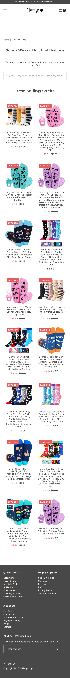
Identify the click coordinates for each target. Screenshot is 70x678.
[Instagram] (9, 664)
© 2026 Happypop (23, 668)
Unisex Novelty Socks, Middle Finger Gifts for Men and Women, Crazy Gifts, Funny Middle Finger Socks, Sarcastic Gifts (19, 474)
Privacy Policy (45, 590)
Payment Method (11, 620)
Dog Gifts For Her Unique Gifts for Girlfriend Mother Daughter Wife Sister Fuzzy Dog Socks (19, 196)
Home (6, 39)
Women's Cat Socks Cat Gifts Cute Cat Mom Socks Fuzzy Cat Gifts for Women (51, 531)
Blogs (6, 624)
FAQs (41, 587)
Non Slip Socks (11, 584)
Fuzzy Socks (9, 581)
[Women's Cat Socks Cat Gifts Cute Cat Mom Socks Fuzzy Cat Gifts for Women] (51, 512)
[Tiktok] (14, 664)
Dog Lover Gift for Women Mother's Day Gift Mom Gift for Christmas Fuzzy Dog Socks (19, 311)
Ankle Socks (9, 587)
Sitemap (7, 627)
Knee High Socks (11, 593)
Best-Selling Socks (35, 91)
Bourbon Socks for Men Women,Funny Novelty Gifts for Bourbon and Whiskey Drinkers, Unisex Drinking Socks (51, 362)
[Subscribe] (56, 649)
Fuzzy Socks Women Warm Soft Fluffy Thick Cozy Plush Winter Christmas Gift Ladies (51, 311)
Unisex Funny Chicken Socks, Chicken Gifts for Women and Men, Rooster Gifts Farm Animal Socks (19, 253)
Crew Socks (9, 590)
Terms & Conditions (48, 593)
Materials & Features (13, 617)
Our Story (8, 611)
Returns (42, 584)
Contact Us (8, 614)
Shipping (42, 581)
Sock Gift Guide (46, 578)
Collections (8, 578)
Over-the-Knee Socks (14, 596)
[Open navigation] (5, 10)
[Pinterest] (5, 664)
